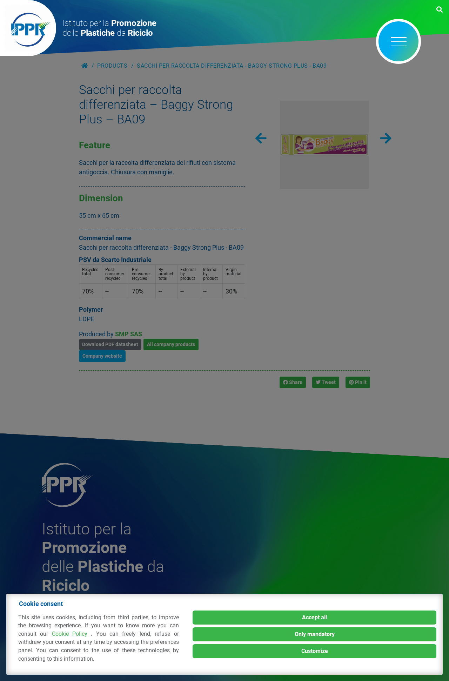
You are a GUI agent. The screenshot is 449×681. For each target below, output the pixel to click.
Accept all (314, 617)
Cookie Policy (71, 634)
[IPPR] (28, 28)
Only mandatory (315, 634)
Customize (314, 651)
